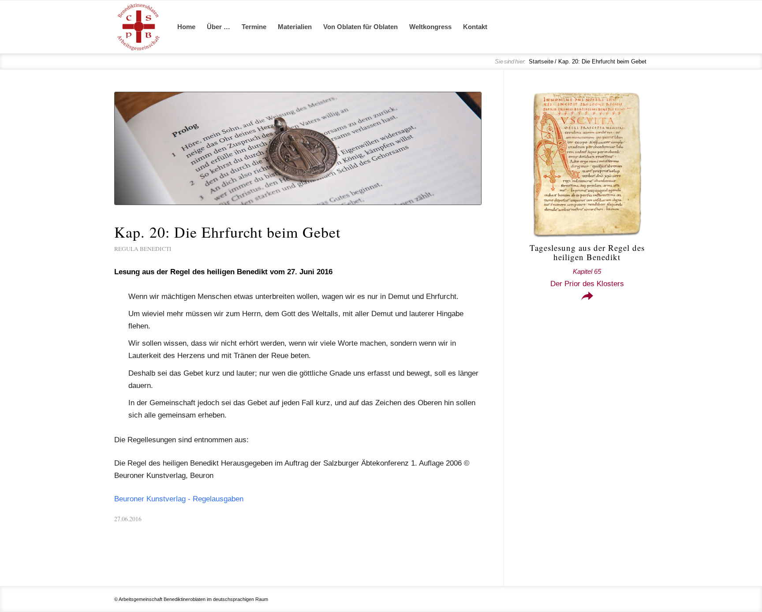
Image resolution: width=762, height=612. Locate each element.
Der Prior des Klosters (587, 278)
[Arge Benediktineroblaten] (138, 27)
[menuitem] (186, 26)
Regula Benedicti (143, 249)
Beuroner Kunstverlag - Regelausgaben (178, 499)
